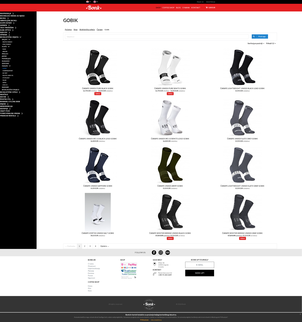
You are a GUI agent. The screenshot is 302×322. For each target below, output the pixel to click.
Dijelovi (3, 32)
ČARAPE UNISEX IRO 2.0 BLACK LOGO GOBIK (98, 139)
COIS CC (5, 85)
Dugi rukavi (6, 44)
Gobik (4, 68)
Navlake (5, 63)
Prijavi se (200, 2)
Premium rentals (8, 116)
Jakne (4, 56)
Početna (68, 29)
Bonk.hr (92, 260)
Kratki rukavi (7, 42)
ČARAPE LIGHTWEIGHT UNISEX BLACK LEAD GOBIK (242, 88)
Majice (4, 39)
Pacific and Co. (7, 75)
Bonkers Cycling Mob (10, 101)
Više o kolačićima (156, 320)
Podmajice (6, 59)
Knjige (3, 104)
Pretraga (262, 36)
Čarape (5, 66)
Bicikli (3, 18)
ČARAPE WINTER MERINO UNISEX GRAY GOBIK (242, 233)
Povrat (90, 276)
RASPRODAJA (5, 13)
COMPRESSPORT (7, 71)
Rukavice (5, 61)
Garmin (3, 25)
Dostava (91, 273)
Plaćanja (91, 271)
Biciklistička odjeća (9, 37)
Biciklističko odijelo (10, 90)
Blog (178, 7)
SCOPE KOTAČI (6, 23)
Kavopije (4, 108)
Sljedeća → (104, 246)
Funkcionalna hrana (10, 113)
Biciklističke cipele (9, 92)
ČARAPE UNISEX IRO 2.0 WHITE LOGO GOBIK (170, 139)
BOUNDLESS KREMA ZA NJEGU (12, 16)
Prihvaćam (144, 320)
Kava (90, 291)
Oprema (3, 35)
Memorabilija (6, 106)
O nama (186, 7)
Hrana (90, 286)
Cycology (6, 78)
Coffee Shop (168, 7)
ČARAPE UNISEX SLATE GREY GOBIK (242, 139)
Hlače (4, 47)
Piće (89, 288)
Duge (4, 49)
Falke (4, 80)
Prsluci (5, 54)
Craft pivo (5, 111)
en (97, 1)
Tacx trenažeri (7, 27)
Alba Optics (5, 30)
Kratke (4, 51)
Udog (4, 82)
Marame (5, 87)
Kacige (3, 97)
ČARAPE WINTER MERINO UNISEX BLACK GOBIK (170, 233)
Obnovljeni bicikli (8, 20)
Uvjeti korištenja (94, 268)
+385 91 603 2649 (165, 275)
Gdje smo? (157, 260)
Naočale (4, 94)
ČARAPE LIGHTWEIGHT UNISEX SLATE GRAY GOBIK (242, 186)
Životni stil (5, 99)
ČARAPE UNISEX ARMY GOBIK (170, 186)
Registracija (210, 2)
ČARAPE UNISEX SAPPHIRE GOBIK (97, 186)
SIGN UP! (199, 273)
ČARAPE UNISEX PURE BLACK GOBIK (97, 88)
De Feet (4, 73)
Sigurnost (91, 278)
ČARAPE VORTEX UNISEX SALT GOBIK (98, 233)
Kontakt (195, 7)
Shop (158, 7)
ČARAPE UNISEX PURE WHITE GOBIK (170, 88)
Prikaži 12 (270, 43)
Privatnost (92, 266)
